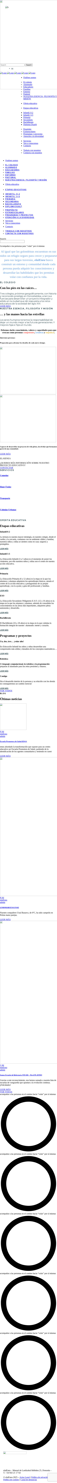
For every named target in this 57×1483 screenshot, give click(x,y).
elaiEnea (3, 734)
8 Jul (2, 897)
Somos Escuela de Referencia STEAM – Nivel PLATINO (21, 1075)
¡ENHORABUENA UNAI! (9, 908)
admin (2, 736)
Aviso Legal (24, 1477)
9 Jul (2, 731)
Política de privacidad (40, 1477)
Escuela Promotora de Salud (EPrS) (13, 741)
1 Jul (2, 1065)
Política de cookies (11, 1480)
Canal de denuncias (29, 1480)
